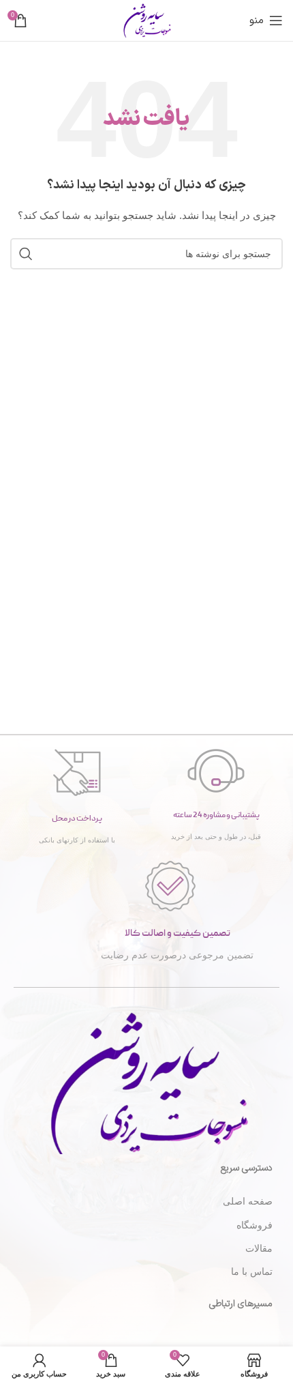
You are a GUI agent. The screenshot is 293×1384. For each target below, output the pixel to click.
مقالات (259, 1248)
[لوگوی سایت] (146, 19)
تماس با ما (252, 1271)
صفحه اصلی (248, 1201)
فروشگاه (254, 1225)
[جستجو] (26, 253)
